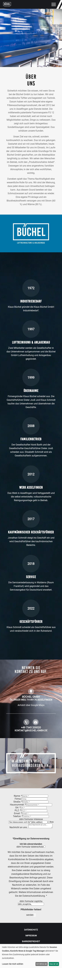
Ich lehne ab (41, 964)
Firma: (18, 798)
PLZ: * (18, 810)
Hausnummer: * (18, 804)
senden (30, 915)
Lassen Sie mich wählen (12, 964)
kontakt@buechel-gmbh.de (31, 730)
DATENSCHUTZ (31, 930)
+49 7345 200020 (31, 727)
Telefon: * (18, 816)
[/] (31, 233)
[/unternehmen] (31, 763)
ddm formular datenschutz (30, 846)
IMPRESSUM (31, 935)
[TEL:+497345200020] (26, 724)
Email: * (18, 813)
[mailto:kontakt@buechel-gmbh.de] (35, 724)
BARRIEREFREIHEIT (31, 941)
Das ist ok (53, 964)
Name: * (18, 796)
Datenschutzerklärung (33, 895)
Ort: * (17, 807)
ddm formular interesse (31, 819)
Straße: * (17, 801)
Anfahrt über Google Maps (31, 705)
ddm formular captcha (31, 901)
